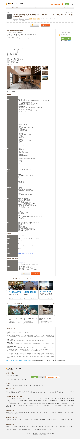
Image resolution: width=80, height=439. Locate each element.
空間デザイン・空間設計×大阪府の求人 (43, 335)
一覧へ (53, 303)
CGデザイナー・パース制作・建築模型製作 (19, 20)
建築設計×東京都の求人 (23, 336)
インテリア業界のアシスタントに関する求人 (24, 398)
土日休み (34, 18)
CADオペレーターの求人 (67, 391)
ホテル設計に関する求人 (31, 353)
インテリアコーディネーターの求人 (37, 391)
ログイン (72, 4)
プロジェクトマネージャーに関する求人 (42, 405)
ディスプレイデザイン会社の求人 (67, 412)
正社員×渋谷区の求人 (19, 343)
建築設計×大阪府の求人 (41, 336)
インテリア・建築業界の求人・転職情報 (12, 360)
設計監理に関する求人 (30, 405)
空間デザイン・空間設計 (44, 18)
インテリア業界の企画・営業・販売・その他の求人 (38, 392)
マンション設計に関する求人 (63, 403)
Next (54, 291)
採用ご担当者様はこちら (52, 377)
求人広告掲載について (39, 385)
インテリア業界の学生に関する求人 (50, 398)
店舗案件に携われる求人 (11, 347)
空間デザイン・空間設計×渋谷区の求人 (28, 335)
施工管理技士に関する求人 (68, 405)
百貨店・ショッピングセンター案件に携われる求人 (39, 349)
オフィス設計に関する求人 (13, 356)
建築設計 (50, 18)
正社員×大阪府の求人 (27, 343)
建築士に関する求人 (11, 354)
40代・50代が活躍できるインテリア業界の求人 (29, 427)
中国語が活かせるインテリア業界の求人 (65, 426)
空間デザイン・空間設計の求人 (11, 391)
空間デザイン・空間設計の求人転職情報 (25, 360)
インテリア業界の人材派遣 (61, 419)
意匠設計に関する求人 (44, 403)
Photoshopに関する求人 (38, 354)
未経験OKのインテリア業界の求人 (11, 426)
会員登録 (66, 4)
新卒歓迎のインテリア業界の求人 (24, 426)
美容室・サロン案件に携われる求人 (33, 347)
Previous (7, 291)
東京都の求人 (9, 332)
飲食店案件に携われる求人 (21, 347)
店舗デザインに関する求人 (24, 356)
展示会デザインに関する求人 (23, 403)
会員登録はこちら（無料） (65, 38)
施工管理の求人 (27, 391)
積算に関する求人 (46, 400)
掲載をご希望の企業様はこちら (56, 4)
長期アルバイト (21, 18)
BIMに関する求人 (9, 406)
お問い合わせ (26, 385)
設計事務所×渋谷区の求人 (21, 340)
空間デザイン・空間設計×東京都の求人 (13, 335)
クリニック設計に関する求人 (45, 356)
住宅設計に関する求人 (20, 354)
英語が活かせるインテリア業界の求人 (50, 426)
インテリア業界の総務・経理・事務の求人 (55, 392)
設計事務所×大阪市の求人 (41, 340)
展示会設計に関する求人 (13, 403)
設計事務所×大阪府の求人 (31, 340)
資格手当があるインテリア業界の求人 (62, 427)
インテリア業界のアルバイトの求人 (37, 419)
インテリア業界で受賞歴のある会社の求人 (25, 429)
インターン (26, 18)
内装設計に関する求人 (50, 353)
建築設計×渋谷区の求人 (32, 336)
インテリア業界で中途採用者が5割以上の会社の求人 (43, 429)
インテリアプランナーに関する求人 (56, 405)
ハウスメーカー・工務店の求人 (29, 412)
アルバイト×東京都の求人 (45, 343)
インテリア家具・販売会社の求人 (55, 412)
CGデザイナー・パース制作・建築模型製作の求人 (53, 391)
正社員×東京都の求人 (10, 343)
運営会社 (20, 385)
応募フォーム (20, 262)
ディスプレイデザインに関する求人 (18, 405)
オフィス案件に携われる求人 (24, 350)
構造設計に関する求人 (53, 403)
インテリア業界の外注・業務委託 (50, 419)
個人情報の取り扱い (14, 385)
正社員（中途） (15, 18)
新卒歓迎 (30, 18)
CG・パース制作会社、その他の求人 (12, 413)
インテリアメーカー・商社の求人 (42, 412)
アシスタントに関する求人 (11, 353)
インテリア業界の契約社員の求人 (23, 419)
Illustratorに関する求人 (29, 354)
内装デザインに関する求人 (34, 356)
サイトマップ (31, 385)
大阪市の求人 (26, 332)
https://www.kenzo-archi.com (23, 255)
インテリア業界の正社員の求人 (11, 419)
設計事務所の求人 (9, 412)
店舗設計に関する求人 (41, 353)
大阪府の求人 (21, 332)
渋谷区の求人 (15, 332)
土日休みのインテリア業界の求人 (37, 426)
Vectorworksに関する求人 (21, 353)
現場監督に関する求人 (38, 400)
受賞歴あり (38, 18)
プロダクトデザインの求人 (23, 392)
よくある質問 (8, 385)
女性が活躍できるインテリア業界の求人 (12, 427)
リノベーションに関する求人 (11, 398)
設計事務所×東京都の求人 (11, 340)
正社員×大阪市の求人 (36, 343)
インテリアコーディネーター (56, 18)
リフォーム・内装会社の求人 (18, 412)
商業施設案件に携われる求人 (24, 349)
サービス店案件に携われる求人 (45, 347)
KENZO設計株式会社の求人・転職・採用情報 (25, 253)
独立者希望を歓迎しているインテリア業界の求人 (46, 427)
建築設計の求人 (20, 391)
